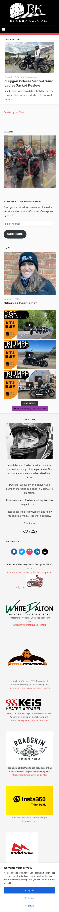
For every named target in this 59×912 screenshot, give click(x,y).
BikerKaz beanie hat (20, 303)
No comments (31, 77)
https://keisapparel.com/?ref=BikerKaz (29, 720)
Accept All (29, 890)
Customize (29, 898)
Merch (7, 248)
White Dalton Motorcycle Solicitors (29, 624)
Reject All (29, 905)
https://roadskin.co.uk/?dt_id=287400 (29, 775)
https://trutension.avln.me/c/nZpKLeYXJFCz (29, 688)
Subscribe (15, 234)
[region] (29, 887)
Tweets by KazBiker (14, 112)
